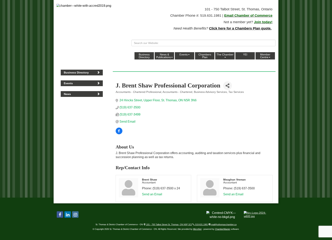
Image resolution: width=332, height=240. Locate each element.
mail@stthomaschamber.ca (224, 224)
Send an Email (152, 194)
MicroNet (197, 229)
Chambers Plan (204, 56)
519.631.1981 (201, 224)
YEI (245, 54)
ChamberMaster (222, 229)
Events (183, 54)
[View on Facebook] (119, 133)
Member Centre (265, 56)
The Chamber (225, 54)
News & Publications (163, 56)
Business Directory (144, 56)
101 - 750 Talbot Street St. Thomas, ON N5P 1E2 (169, 224)
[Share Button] (227, 85)
